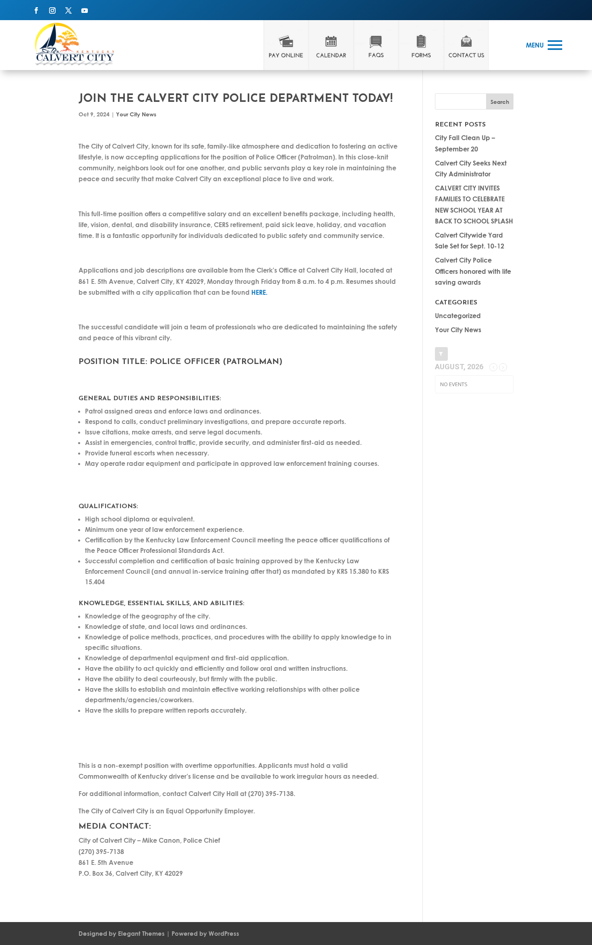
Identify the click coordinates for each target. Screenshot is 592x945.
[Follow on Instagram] (52, 10)
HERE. (260, 292)
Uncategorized (458, 315)
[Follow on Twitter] (68, 10)
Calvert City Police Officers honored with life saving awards (473, 270)
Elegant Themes (141, 933)
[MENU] (555, 45)
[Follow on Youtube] (84, 10)
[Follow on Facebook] (36, 10)
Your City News (136, 114)
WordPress (224, 933)
